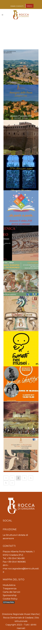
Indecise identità (17, 373)
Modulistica (9, 585)
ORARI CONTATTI (17, 6)
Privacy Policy (9, 602)
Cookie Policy (10, 598)
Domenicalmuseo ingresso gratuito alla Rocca (20, 236)
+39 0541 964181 (16, 558)
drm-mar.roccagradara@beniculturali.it (21, 568)
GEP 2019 (14, 267)
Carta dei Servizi (11, 592)
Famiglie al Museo (18, 197)
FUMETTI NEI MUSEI (20, 338)
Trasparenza (9, 588)
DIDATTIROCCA (17, 91)
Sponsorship (10, 595)
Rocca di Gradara (18, 444)
